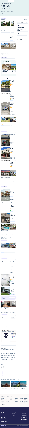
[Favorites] (27, 1)
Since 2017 (25, 28)
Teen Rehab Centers (24, 413)
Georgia (7, 3)
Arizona (2, 387)
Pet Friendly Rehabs (13, 415)
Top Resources (3, 417)
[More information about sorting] (27, 19)
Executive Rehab (23, 412)
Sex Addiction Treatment (24, 415)
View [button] (2, 57)
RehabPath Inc (18, 425)
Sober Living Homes (13, 413)
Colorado (12, 387)
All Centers (2, 3)
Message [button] (6, 57)
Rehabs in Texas (2, 413)
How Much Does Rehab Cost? (4, 421)
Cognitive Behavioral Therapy (14, 412)
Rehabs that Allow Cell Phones (14, 416)
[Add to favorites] (9, 34)
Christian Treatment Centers (24, 416)
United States (5, 3)
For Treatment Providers (24, 417)
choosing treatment (3, 353)
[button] (5, 19)
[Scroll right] (27, 18)
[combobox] (11, 1)
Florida (21, 387)
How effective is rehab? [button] (19, 39)
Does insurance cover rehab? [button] (20, 34)
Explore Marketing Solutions (24, 419)
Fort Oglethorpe (6, 78)
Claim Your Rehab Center (23, 418)
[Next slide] (14, 26)
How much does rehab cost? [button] (20, 36)
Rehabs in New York (3, 412)
